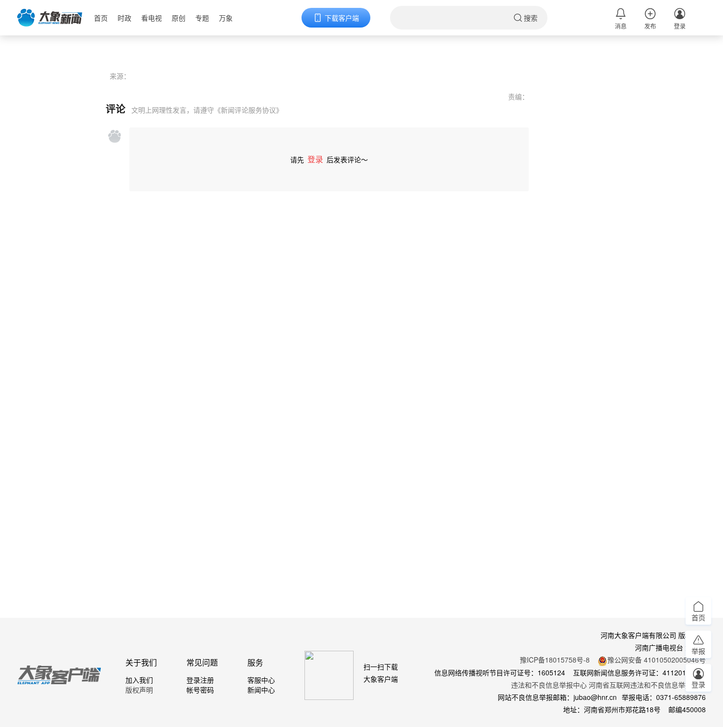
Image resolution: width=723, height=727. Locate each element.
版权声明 (139, 690)
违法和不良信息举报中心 (549, 685)
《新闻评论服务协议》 (248, 110)
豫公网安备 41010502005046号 (656, 660)
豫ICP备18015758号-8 (555, 660)
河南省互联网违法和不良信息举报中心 (647, 685)
